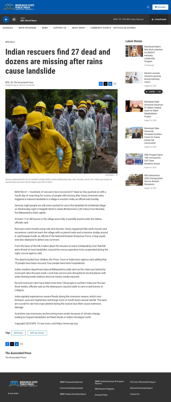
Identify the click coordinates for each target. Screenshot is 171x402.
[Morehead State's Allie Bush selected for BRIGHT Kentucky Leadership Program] (134, 51)
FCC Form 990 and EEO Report (143, 382)
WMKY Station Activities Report (73, 394)
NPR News (10, 42)
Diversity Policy (101, 395)
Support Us (60, 28)
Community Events (101, 28)
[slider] (18, 19)
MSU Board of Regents (104, 389)
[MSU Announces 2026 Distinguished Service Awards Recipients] (134, 180)
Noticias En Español (125, 28)
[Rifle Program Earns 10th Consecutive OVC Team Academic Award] (134, 159)
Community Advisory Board (71, 388)
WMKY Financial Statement (71, 382)
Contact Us (134, 394)
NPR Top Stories (37, 333)
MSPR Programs (27, 28)
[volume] (14, 19)
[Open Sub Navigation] (15, 28)
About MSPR (78, 28)
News (45, 28)
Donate (161, 7)
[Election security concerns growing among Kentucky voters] (134, 77)
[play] (6, 19)
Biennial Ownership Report (141, 388)
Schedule (8, 28)
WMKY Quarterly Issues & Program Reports (109, 382)
